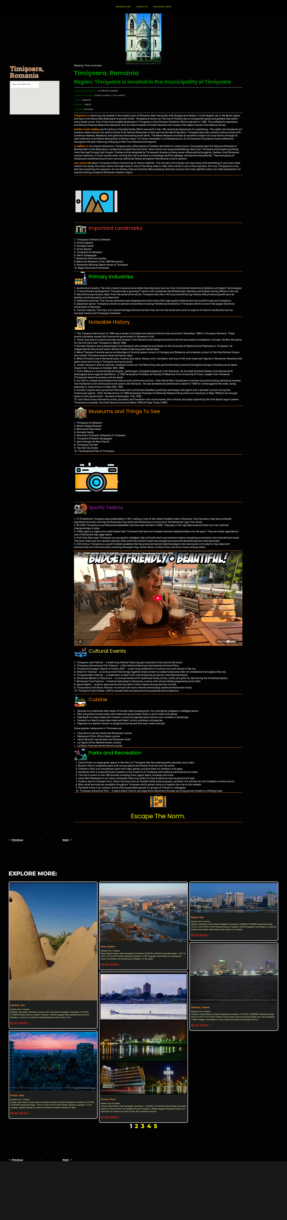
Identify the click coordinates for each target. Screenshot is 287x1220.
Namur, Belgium (108, 946)
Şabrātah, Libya (17, 1005)
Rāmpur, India (197, 917)
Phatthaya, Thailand (200, 1007)
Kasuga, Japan (17, 1095)
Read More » (20, 1023)
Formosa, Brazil (108, 1099)
